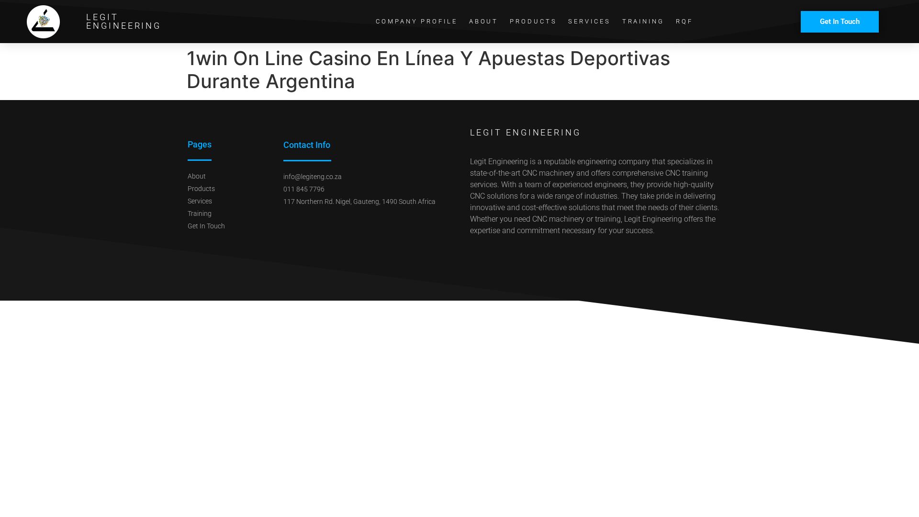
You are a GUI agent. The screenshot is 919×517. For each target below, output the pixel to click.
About (484, 21)
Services (589, 21)
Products (533, 21)
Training (643, 21)
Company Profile (417, 21)
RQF (684, 21)
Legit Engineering (123, 21)
